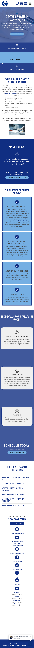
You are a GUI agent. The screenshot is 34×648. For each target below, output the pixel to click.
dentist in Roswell (11, 93)
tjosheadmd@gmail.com (17, 553)
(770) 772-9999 (17, 523)
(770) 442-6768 (17, 569)
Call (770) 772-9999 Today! (17, 177)
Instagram (17, 577)
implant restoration (22, 221)
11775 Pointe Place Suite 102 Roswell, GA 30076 (17, 543)
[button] (30, 3)
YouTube (17, 584)
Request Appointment (17, 452)
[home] (5, 3)
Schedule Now (17, 34)
